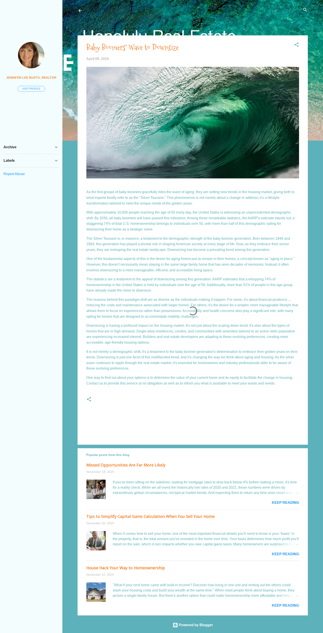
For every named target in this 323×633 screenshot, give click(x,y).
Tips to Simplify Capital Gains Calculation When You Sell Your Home (150, 516)
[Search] (305, 10)
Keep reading (285, 502)
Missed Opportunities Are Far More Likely (125, 465)
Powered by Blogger (195, 625)
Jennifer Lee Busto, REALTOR (31, 77)
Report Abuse (14, 174)
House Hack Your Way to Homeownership (125, 567)
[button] (296, 45)
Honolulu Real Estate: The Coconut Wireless (129, 10)
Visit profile (31, 88)
